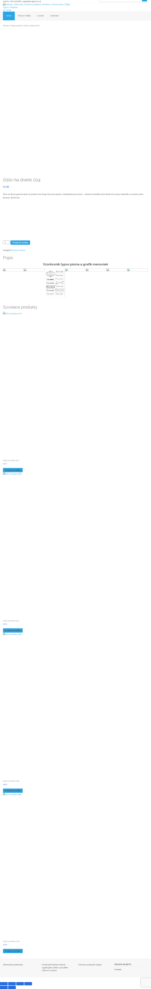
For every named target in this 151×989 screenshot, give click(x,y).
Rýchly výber (24, 15)
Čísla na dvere (17, 25)
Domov (6, 25)
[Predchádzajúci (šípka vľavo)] (4, 987)
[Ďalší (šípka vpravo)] (12, 987)
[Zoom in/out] (4, 983)
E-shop (40, 15)
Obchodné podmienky (13, 964)
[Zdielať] (20, 983)
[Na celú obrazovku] (12, 983)
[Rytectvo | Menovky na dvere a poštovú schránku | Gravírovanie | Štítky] (75, 4)
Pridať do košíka (20, 242)
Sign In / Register (10, 7)
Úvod (9, 15)
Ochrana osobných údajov (90, 964)
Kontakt (54, 15)
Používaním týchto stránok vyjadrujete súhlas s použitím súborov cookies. (55, 967)
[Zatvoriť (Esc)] (28, 983)
